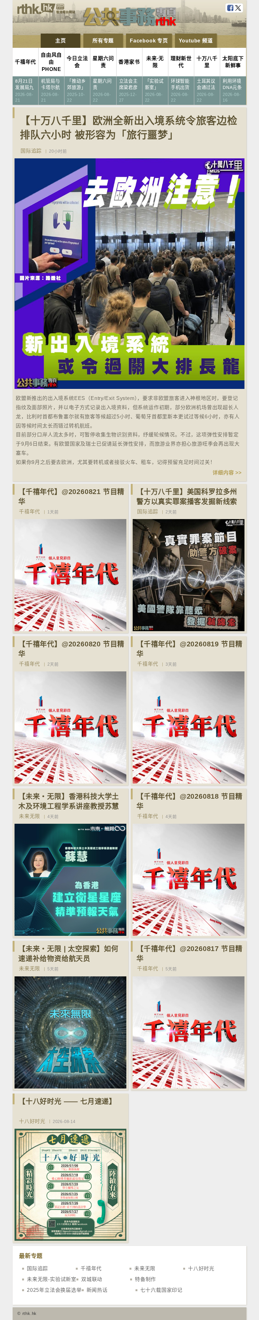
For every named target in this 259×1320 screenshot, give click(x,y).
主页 (60, 40)
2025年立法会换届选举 (54, 1290)
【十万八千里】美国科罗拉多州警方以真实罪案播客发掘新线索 (186, 496)
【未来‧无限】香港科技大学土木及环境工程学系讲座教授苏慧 (68, 801)
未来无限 (29, 816)
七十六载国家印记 (161, 1290)
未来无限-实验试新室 (51, 1279)
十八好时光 (32, 1121)
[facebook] (231, 8)
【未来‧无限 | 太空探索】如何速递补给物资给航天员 (68, 953)
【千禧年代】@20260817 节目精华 (189, 953)
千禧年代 (29, 511)
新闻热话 (97, 1290)
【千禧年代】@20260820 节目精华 (71, 649)
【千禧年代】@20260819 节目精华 (189, 649)
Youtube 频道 (196, 40)
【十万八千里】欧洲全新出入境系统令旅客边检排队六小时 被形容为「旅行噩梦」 (129, 128)
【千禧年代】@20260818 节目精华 (189, 801)
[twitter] (239, 8)
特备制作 (145, 1279)
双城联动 (91, 1279)
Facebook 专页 (149, 40)
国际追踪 (31, 151)
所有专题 (103, 40)
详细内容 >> (227, 472)
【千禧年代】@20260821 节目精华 (71, 496)
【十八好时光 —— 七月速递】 (67, 1101)
